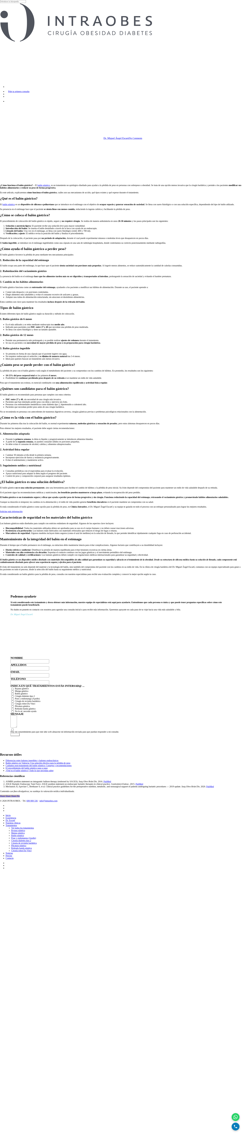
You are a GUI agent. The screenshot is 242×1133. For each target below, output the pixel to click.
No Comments (135, 138)
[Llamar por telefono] (235, 1126)
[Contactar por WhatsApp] (235, 1117)
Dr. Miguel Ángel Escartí (116, 138)
